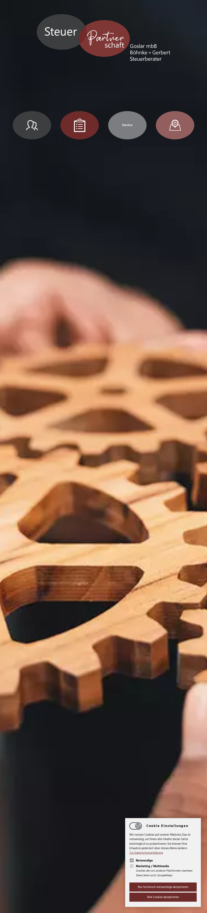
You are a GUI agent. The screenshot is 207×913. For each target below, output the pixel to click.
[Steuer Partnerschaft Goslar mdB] (103, 38)
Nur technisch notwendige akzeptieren (163, 887)
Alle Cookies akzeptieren (163, 897)
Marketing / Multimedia (152, 866)
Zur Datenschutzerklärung (146, 852)
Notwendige (144, 860)
